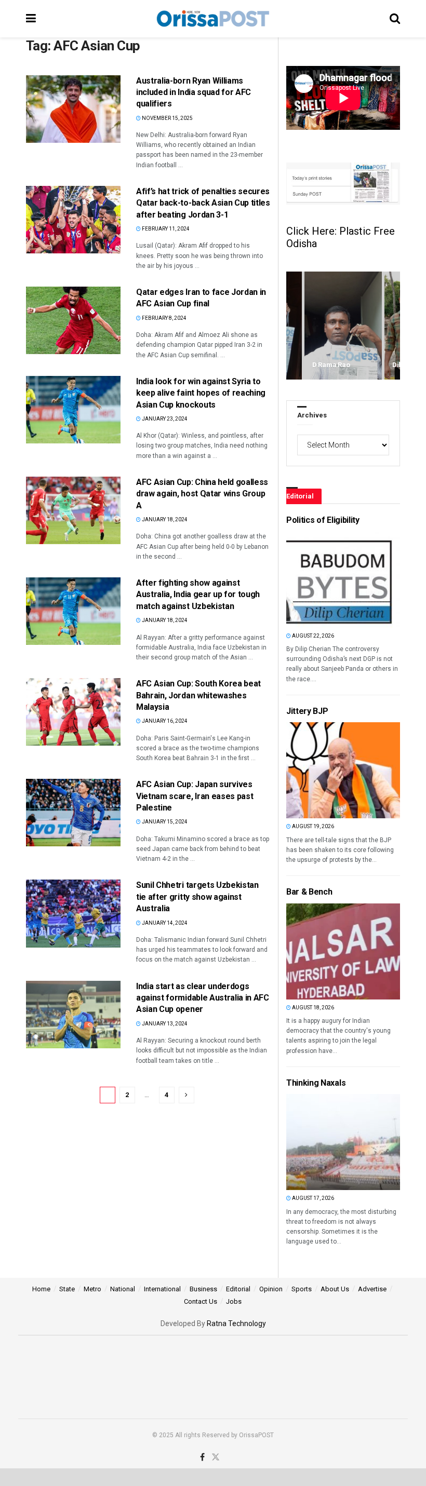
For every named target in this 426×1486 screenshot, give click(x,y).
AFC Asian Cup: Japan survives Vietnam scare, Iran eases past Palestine (194, 796)
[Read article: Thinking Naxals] (304, 1142)
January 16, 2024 (164, 721)
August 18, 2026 (312, 1007)
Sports (301, 1289)
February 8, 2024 (164, 318)
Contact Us (200, 1301)
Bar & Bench (309, 892)
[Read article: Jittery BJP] (304, 770)
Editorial (238, 1289)
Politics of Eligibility (323, 520)
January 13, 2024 (164, 1023)
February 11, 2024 (165, 229)
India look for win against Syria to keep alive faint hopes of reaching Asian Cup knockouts (200, 393)
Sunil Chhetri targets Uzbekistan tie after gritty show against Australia (197, 896)
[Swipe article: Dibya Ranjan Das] (343, 326)
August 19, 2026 (312, 826)
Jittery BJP (307, 711)
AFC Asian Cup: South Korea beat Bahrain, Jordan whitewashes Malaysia (198, 695)
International (162, 1289)
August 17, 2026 (312, 1198)
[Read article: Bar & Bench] (304, 951)
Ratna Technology (236, 1323)
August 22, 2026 (312, 636)
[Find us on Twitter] (215, 1457)
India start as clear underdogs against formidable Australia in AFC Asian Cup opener (202, 998)
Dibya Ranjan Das (339, 365)
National (122, 1289)
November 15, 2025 (167, 118)
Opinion (271, 1289)
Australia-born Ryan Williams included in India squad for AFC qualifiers (193, 92)
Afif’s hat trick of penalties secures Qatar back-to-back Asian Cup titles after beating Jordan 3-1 (203, 203)
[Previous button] (294, 326)
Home (41, 1289)
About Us (335, 1289)
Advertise (372, 1289)
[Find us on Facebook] (202, 1457)
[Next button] (392, 326)
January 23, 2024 (164, 419)
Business (203, 1289)
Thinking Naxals (315, 1083)
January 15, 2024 (164, 822)
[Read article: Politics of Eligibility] (304, 580)
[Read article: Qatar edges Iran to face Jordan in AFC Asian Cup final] (73, 320)
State (67, 1289)
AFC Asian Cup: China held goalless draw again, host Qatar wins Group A (202, 493)
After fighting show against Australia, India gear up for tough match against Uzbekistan (198, 594)
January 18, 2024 (164, 519)
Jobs (234, 1301)
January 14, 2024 (164, 923)
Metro (92, 1289)
